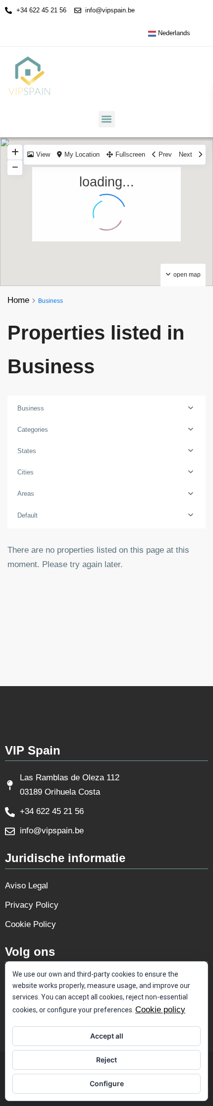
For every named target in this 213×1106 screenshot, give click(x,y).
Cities (25, 472)
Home (18, 300)
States (26, 451)
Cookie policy (160, 1009)
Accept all (106, 1036)
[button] (107, 119)
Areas (25, 493)
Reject (106, 1059)
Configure (107, 1083)
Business (30, 408)
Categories (32, 429)
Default (27, 515)
